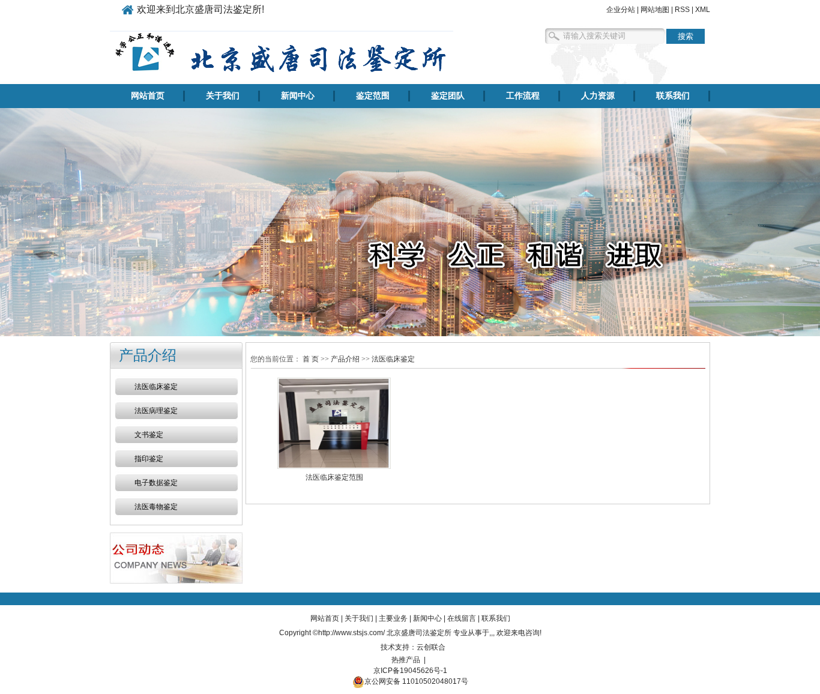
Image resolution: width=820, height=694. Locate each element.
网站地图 (655, 9)
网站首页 (147, 95)
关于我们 (223, 95)
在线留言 (461, 618)
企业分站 (620, 9)
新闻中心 (298, 95)
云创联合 (431, 647)
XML (702, 9)
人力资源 (598, 95)
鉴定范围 (373, 95)
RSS (682, 9)
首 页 (311, 359)
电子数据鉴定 (156, 482)
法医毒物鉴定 (156, 506)
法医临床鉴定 (156, 386)
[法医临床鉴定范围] (334, 423)
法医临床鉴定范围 (334, 477)
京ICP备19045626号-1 (410, 670)
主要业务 (393, 618)
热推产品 (405, 660)
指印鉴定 (148, 458)
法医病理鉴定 (156, 410)
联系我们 (673, 95)
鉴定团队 (448, 95)
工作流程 (523, 95)
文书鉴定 (148, 434)
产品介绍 (345, 359)
